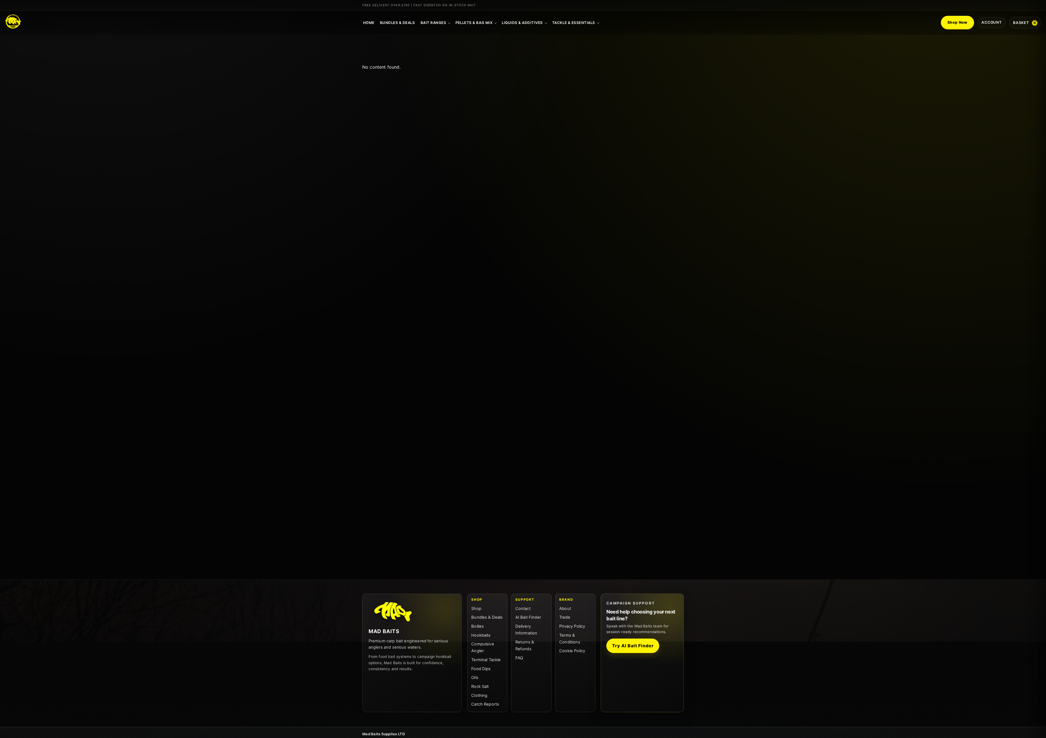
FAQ (519, 657)
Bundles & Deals (397, 23)
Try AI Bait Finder (632, 645)
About (565, 608)
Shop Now (957, 22)
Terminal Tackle (486, 659)
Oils (474, 677)
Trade (564, 617)
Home (369, 23)
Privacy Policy (572, 626)
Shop (476, 608)
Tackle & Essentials (573, 23)
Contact (523, 608)
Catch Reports (485, 704)
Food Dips (481, 668)
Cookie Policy (572, 650)
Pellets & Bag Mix (473, 23)
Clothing (479, 695)
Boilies (477, 626)
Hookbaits (481, 635)
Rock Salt (480, 686)
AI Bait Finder (528, 617)
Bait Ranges (433, 23)
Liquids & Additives (522, 23)
